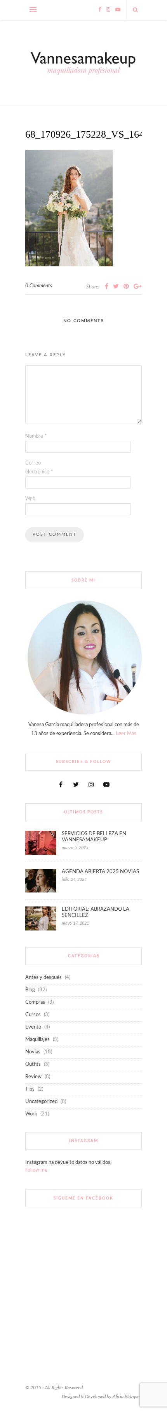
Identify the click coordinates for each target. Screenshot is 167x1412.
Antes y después (43, 977)
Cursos (33, 1014)
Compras (35, 1002)
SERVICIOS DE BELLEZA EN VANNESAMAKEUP (94, 836)
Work (31, 1114)
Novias (32, 1052)
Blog (30, 990)
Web (30, 498)
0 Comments (38, 285)
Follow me (36, 1170)
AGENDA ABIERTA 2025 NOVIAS (100, 871)
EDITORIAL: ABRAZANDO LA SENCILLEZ (95, 912)
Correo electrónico (39, 468)
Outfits (33, 1064)
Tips (30, 1089)
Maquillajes (37, 1039)
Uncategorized (41, 1101)
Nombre (36, 436)
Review (33, 1076)
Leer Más (126, 733)
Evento (33, 1027)
